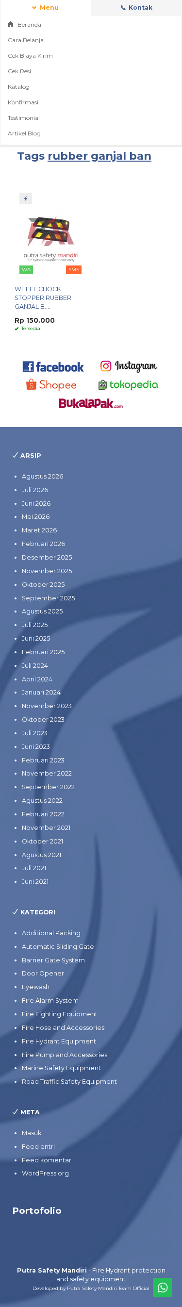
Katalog (19, 86)
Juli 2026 (35, 490)
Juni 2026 (36, 503)
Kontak (139, 7)
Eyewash (36, 987)
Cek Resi (19, 71)
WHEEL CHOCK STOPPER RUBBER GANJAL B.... (43, 297)
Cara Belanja (26, 40)
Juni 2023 (36, 746)
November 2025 (47, 571)
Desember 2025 (47, 557)
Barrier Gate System (53, 960)
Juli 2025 (35, 625)
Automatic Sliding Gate (58, 946)
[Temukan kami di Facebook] (53, 365)
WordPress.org (45, 1173)
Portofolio (37, 1210)
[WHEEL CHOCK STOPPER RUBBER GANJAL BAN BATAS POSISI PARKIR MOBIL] (50, 232)
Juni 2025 (36, 638)
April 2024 (37, 679)
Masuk (31, 1133)
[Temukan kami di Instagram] (128, 365)
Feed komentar (46, 1160)
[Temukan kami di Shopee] (53, 384)
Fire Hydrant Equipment (59, 1041)
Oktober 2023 (43, 719)
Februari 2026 (43, 543)
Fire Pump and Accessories (64, 1055)
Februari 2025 (43, 652)
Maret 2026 (39, 530)
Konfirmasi (23, 102)
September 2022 (48, 787)
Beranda (28, 24)
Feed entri (38, 1146)
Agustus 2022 (42, 800)
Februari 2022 (43, 814)
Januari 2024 (41, 692)
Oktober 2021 (42, 841)
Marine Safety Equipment (61, 1068)
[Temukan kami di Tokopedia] (128, 384)
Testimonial (24, 117)
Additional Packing (51, 933)
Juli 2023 (35, 733)
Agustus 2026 (42, 476)
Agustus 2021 (41, 855)
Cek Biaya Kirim (30, 55)
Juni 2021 (35, 881)
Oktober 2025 (43, 584)
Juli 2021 (34, 868)
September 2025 (48, 598)
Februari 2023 (43, 760)
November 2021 (46, 827)
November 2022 (47, 773)
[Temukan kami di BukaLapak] (91, 402)
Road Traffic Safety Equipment (69, 1081)
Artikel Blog (24, 133)
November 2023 (47, 706)
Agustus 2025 (42, 611)
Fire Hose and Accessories (63, 1027)
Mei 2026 (36, 516)
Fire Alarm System (50, 1000)
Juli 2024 (35, 665)
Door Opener (43, 973)
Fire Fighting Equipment (60, 1014)
